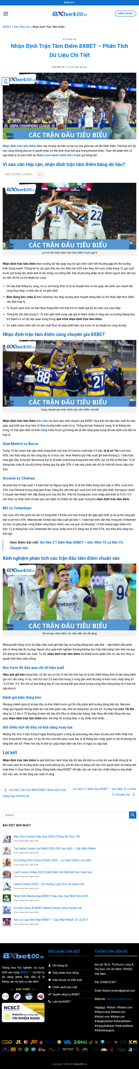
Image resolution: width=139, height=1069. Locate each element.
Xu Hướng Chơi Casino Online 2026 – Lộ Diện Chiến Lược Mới (52, 860)
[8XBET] (69, 14)
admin (83, 67)
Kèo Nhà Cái (22, 27)
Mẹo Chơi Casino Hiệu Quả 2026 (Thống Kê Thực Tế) (47, 836)
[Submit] (132, 815)
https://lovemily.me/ (119, 999)
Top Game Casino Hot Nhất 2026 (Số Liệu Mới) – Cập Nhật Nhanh (55, 848)
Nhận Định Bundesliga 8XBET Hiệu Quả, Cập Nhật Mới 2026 (51, 896)
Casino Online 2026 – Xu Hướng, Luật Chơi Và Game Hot (49, 884)
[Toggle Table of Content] (38, 175)
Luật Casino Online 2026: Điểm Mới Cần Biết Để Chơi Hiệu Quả (53, 872)
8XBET (7, 27)
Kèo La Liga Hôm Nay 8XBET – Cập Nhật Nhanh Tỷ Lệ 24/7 (51, 919)
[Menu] (6, 13)
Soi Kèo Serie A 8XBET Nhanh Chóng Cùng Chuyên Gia (48, 908)
